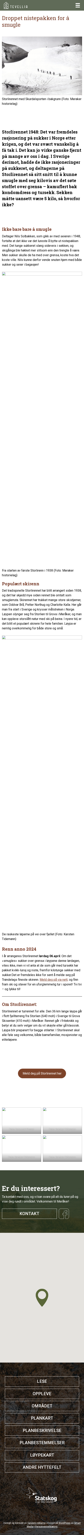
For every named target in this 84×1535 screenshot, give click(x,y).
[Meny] (77, 5)
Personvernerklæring (46, 1526)
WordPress (65, 1523)
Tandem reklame (36, 1523)
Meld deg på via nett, (54, 980)
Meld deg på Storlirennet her (42, 1073)
